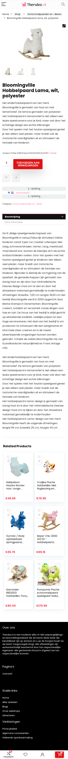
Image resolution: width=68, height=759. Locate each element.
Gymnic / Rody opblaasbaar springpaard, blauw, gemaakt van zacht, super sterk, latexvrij (16, 543)
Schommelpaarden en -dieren (44, 14)
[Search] (63, 4)
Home (5, 14)
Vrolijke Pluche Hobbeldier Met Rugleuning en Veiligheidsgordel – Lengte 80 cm (47, 488)
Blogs (5, 706)
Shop (17, 14)
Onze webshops (11, 711)
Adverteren (8, 715)
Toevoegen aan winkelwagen (27, 164)
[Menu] (4, 4)
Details (52, 153)
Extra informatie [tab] (14, 222)
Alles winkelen (9, 702)
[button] (64, 25)
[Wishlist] (25, 755)
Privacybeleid (9, 728)
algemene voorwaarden (15, 733)
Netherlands (22, 192)
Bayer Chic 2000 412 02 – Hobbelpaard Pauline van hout (47, 540)
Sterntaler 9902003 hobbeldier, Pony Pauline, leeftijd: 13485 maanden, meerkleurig (16, 597)
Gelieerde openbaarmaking (17, 737)
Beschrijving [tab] (12, 216)
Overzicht (7, 673)
